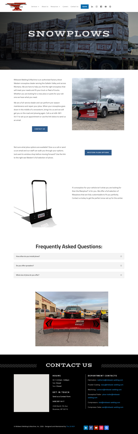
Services (34, 7)
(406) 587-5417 (58, 401)
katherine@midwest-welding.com (110, 380)
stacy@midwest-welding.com (112, 384)
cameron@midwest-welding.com (109, 389)
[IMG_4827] (71, 346)
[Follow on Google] (106, 428)
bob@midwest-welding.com (109, 402)
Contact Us (74, 7)
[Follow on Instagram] (101, 428)
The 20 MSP (70, 426)
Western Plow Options (98, 152)
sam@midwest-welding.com (112, 407)
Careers (65, 7)
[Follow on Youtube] (96, 428)
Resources (54, 7)
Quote (84, 7)
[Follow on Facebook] (91, 428)
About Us (45, 7)
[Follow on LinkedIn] (86, 428)
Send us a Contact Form (61, 396)
